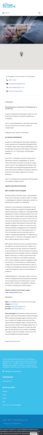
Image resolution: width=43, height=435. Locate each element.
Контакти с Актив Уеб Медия (11, 405)
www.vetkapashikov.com (16, 87)
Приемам (33, 433)
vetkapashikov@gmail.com (17, 84)
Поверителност (7, 381)
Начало (18, 341)
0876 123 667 (12, 80)
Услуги (4, 398)
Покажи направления (16, 91)
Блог (3, 402)
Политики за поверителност (13, 423)
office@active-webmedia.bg (12, 371)
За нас (4, 395)
